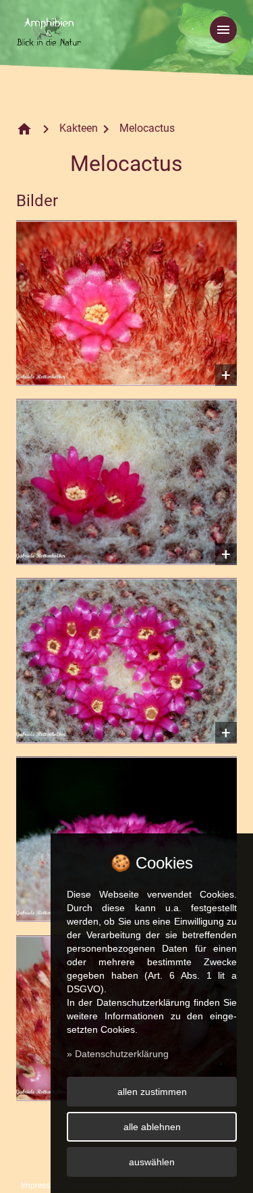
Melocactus (147, 128)
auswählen (152, 1162)
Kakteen (78, 128)
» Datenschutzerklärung (118, 1053)
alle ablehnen (152, 1126)
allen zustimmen (152, 1091)
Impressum (41, 1185)
